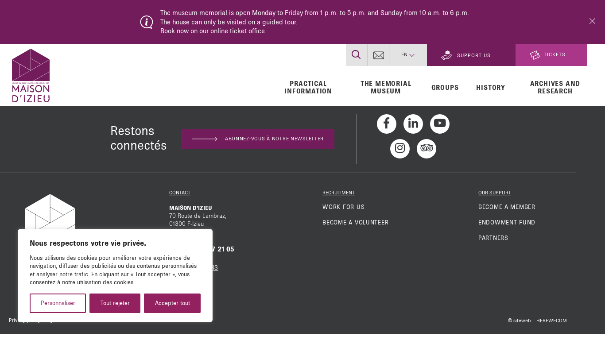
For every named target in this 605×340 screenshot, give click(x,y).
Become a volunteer (355, 223)
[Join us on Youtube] (440, 124)
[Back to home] (31, 74)
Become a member (506, 207)
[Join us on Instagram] (400, 148)
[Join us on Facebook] (386, 124)
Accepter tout (172, 303)
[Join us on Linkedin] (413, 124)
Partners (493, 238)
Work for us (343, 207)
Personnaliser (58, 303)
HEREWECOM (551, 321)
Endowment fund (506, 223)
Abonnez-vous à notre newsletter (274, 139)
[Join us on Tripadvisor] (426, 148)
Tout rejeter (115, 303)
